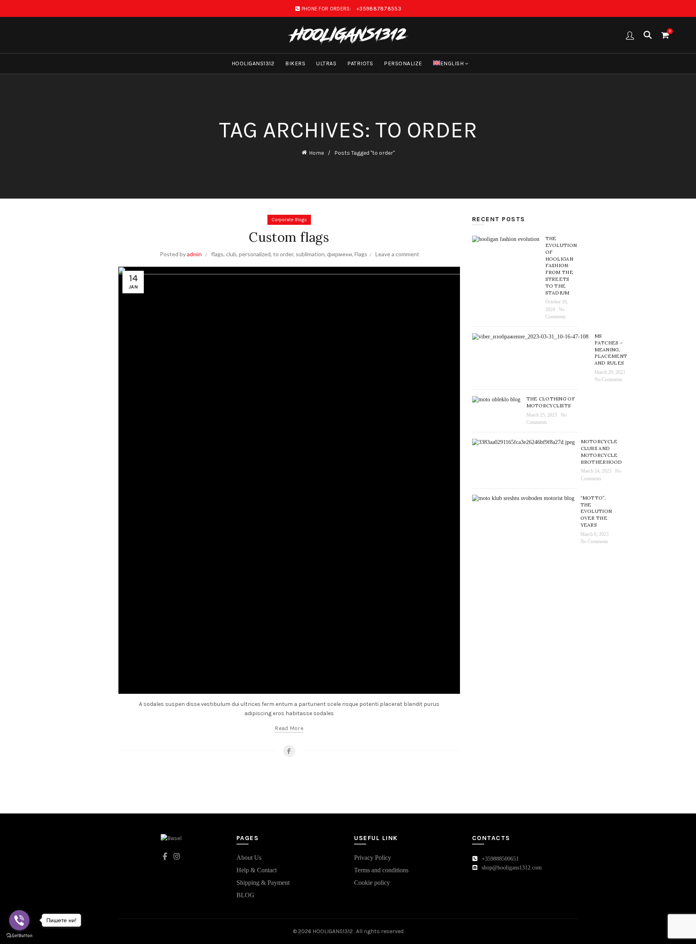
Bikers (295, 63)
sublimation (310, 254)
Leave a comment (397, 254)
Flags (360, 254)
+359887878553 (378, 9)
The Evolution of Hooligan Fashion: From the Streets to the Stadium (561, 265)
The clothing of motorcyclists (551, 402)
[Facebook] (289, 751)
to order (283, 254)
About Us (248, 857)
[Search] (647, 35)
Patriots (360, 63)
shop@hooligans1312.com (512, 868)
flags (217, 254)
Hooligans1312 (253, 63)
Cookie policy (372, 882)
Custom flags (289, 237)
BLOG (245, 895)
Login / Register (630, 35)
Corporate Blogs (289, 219)
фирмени (339, 254)
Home (316, 152)
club (231, 254)
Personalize (403, 63)
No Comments (608, 379)
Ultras (326, 63)
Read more (289, 728)
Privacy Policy (372, 857)
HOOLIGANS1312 (333, 931)
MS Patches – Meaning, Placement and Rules (611, 349)
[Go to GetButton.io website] (19, 935)
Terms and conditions (381, 870)
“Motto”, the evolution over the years (596, 511)
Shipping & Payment (263, 882)
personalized (255, 254)
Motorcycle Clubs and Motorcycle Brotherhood (601, 451)
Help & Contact (256, 870)
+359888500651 (500, 859)
